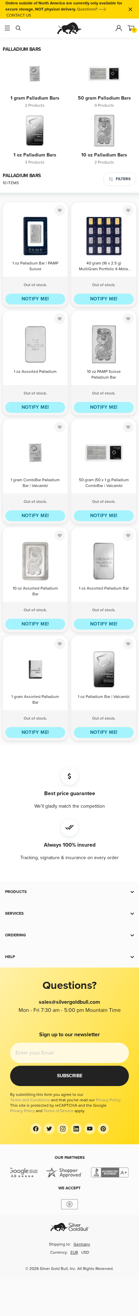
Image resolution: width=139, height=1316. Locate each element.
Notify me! (35, 299)
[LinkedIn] (76, 1128)
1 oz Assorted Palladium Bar (104, 588)
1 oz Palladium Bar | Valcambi (104, 696)
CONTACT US (18, 15)
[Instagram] (62, 1128)
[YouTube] (89, 1128)
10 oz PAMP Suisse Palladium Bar (104, 374)
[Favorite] (59, 210)
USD (85, 1252)
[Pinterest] (103, 1128)
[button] (69, 892)
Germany (82, 1244)
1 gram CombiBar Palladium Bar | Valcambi (35, 482)
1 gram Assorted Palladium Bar (35, 699)
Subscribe (69, 1076)
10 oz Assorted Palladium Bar (35, 591)
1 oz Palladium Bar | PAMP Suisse (35, 266)
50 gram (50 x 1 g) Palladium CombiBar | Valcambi (104, 482)
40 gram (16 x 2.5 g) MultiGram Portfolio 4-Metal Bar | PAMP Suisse (104, 267)
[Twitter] (49, 1128)
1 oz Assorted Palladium (35, 371)
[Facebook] (35, 1128)
